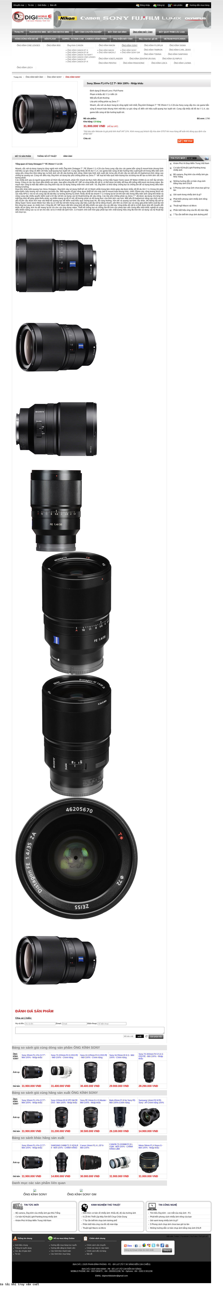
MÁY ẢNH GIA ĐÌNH (117, 32)
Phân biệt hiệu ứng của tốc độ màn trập (190, 210)
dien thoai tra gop (76, 1280)
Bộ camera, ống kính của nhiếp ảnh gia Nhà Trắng (190, 175)
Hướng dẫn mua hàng (199, 5)
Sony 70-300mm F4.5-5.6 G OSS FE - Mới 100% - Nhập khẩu (151, 1056)
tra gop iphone (60, 1280)
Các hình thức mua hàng (60, 1254)
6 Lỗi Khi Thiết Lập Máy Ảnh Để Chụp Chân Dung (105, 1217)
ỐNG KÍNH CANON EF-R (77, 62)
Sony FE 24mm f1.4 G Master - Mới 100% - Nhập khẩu (93, 1101)
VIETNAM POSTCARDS (174, 39)
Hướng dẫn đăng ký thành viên (63, 1248)
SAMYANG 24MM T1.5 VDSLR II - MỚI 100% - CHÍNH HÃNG (64, 1146)
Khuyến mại (19, 5)
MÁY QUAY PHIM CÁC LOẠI (172, 32)
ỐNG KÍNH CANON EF (76, 59)
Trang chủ (18, 77)
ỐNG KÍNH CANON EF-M (77, 52)
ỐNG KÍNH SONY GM (131, 52)
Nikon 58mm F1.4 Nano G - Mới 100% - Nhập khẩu (151, 1146)
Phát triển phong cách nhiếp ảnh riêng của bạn (190, 200)
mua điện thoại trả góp (145, 1280)
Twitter (176, 1236)
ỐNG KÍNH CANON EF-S (77, 50)
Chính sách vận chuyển (96, 1245)
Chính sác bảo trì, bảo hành (98, 1248)
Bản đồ (53, 5)
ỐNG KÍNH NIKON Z (107, 52)
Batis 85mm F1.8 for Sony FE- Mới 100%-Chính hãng (122, 1101)
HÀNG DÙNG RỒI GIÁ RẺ (26, 39)
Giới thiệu (42, 5)
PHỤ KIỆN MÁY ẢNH (123, 39)
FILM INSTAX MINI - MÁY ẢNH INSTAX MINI (49, 32)
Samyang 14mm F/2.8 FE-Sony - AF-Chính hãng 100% (151, 1101)
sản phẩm (177, 5)
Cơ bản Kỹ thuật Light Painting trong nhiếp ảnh (189, 169)
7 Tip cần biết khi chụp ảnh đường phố (190, 214)
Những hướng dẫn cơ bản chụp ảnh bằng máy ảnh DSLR (189, 182)
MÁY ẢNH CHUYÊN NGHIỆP (88, 32)
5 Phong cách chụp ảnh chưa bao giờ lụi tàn (191, 189)
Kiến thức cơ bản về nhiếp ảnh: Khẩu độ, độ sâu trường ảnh (109, 1213)
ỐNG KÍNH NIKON (106, 50)
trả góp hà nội (163, 1280)
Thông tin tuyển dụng (23, 1248)
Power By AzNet (111, 1278)
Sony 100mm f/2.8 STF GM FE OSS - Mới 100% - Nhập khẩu (64, 1101)
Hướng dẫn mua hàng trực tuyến (64, 1245)
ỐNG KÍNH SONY (129, 50)
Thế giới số (203, 1236)
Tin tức (31, 5)
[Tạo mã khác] (146, 1036)
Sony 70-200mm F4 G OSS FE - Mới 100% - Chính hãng (64, 1056)
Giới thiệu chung (21, 1245)
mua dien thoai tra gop (111, 1280)
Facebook (185, 1236)
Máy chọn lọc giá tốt (148, 39)
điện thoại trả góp (92, 1280)
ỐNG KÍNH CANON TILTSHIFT (80, 55)
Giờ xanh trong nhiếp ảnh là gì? (187, 194)
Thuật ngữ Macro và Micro (185, 206)
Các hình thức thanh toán (61, 1251)
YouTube (193, 1236)
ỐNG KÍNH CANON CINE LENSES (81, 57)
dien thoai (64, 5)
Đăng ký (161, 5)
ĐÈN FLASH (50, 39)
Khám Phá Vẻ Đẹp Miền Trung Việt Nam (191, 163)
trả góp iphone (128, 1280)
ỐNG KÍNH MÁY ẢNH (142, 32)
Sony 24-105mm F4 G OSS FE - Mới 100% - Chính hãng (93, 1056)
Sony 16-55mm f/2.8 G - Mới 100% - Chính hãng (121, 1056)
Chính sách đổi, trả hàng (96, 1251)
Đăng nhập (145, 5)
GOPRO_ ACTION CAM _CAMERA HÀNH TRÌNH (84, 39)
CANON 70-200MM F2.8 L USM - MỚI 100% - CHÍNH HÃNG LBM (121, 1146)
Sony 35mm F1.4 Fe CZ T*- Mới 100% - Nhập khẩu (34, 1056)
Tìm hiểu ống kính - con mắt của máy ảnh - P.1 (170, 1213)
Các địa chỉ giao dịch (23, 1251)
